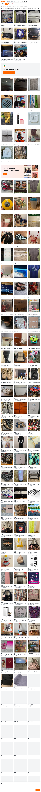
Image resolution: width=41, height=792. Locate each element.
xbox (26, 8)
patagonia (18, 8)
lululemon (10, 8)
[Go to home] (3, 1)
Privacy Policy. (28, 787)
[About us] (10, 4)
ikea (7, 8)
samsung (35, 8)
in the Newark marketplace (20, 6)
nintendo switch (30, 8)
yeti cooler (23, 8)
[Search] (18, 1)
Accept (37, 789)
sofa (38, 8)
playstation (14, 8)
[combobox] (12, 2)
